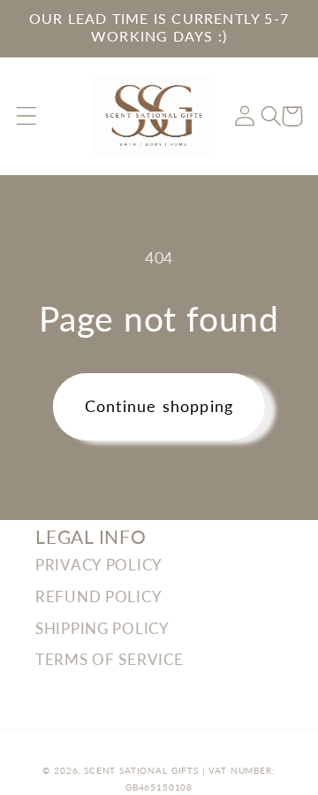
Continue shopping (159, 406)
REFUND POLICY (98, 596)
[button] (27, 116)
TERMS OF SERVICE (109, 659)
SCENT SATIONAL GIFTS (141, 770)
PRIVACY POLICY (99, 564)
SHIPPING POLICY (102, 628)
